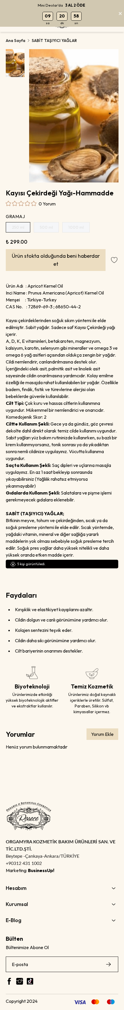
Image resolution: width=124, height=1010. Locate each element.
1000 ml (76, 227)
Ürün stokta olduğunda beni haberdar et (56, 260)
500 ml (46, 227)
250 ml (18, 227)
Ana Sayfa (15, 40)
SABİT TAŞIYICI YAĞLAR (54, 40)
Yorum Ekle (102, 734)
